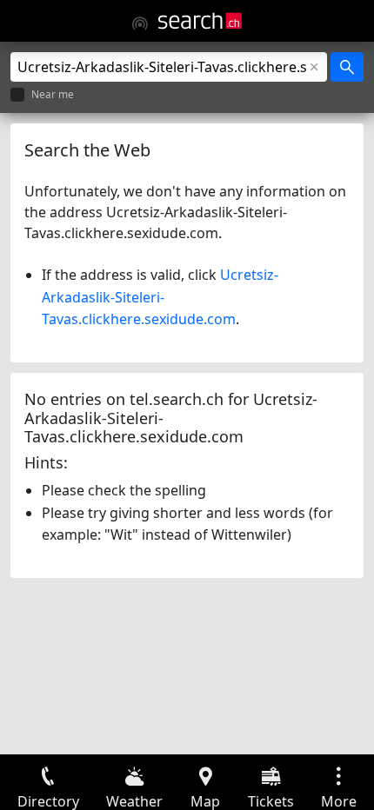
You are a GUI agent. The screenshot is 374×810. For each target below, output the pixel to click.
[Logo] (200, 21)
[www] (140, 23)
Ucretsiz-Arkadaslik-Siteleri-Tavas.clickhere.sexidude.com (160, 297)
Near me (52, 95)
